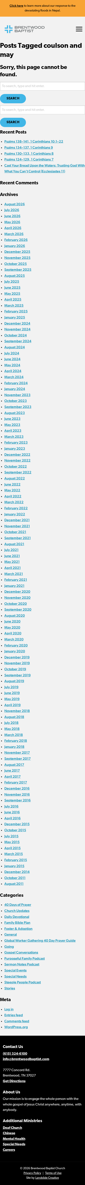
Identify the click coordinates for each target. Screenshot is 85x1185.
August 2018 (14, 717)
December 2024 (17, 323)
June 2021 (12, 556)
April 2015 (12, 848)
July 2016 (11, 806)
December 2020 (17, 591)
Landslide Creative (47, 1178)
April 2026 (12, 228)
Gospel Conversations (21, 952)
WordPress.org (16, 1027)
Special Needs (15, 976)
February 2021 (15, 580)
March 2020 (14, 639)
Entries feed (13, 1015)
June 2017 (12, 770)
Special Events (15, 970)
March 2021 (13, 574)
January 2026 (14, 246)
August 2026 (14, 204)
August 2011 (14, 884)
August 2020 (14, 615)
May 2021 (12, 562)
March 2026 (14, 234)
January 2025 (14, 317)
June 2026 (12, 216)
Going (9, 946)
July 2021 (11, 550)
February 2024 (16, 383)
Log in (9, 1009)
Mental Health (14, 1139)
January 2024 (14, 389)
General (10, 934)
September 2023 (17, 407)
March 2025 (14, 305)
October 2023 (15, 401)
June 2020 (12, 621)
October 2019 (15, 669)
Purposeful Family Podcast (24, 958)
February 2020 (16, 645)
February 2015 (15, 860)
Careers (9, 1150)
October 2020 (15, 604)
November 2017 (17, 752)
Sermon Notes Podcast (21, 964)
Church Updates (16, 911)
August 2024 (14, 347)
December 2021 (17, 520)
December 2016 (17, 788)
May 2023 (12, 425)
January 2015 (14, 866)
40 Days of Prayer (17, 905)
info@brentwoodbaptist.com (26, 1059)
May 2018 (12, 729)
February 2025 (16, 311)
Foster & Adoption (18, 929)
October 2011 (15, 878)
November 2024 (17, 329)
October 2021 (15, 532)
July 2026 (11, 210)
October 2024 (15, 335)
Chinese (9, 1133)
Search (13, 98)
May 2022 (12, 490)
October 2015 (15, 830)
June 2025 (12, 287)
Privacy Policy (32, 1173)
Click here (16, 5)
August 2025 (14, 276)
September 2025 (17, 270)
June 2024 (12, 359)
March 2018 (13, 735)
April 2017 (12, 776)
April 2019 (12, 705)
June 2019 (12, 693)
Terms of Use (53, 1173)
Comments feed (16, 1021)
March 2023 (14, 437)
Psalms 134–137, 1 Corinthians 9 (28, 147)
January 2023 (14, 448)
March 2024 (14, 377)
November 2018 (17, 711)
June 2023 (12, 419)
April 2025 (12, 299)
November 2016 (17, 794)
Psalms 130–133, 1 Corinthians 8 (29, 153)
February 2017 (15, 782)
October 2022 (15, 466)
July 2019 (11, 687)
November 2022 (17, 460)
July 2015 (11, 836)
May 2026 (12, 222)
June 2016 (12, 812)
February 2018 (15, 741)
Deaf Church (12, 1128)
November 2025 (17, 258)
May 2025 (12, 293)
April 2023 (12, 430)
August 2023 (14, 413)
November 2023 (17, 395)
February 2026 (16, 240)
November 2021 (17, 526)
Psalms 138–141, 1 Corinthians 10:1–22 (33, 141)
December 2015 (17, 824)
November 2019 (17, 663)
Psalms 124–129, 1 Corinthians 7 (29, 159)
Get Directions (14, 1081)
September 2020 (17, 609)
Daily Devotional (16, 917)
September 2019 (17, 675)
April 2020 (12, 633)
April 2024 (12, 371)
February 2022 (16, 508)
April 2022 (12, 496)
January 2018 (14, 747)
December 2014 (17, 872)
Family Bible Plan (17, 923)
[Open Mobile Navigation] (79, 29)
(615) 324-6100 (15, 1054)
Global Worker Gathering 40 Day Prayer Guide (40, 940)
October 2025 (15, 264)
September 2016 (17, 800)
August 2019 (14, 681)
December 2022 (17, 454)
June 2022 (12, 484)
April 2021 (12, 568)
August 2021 (14, 544)
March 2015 (13, 854)
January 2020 (14, 651)
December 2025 (17, 252)
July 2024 (11, 353)
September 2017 (17, 759)
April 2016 (12, 818)
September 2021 (17, 538)
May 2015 (12, 842)
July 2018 (11, 723)
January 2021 (14, 586)
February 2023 (16, 442)
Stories (9, 988)
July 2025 (11, 281)
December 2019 (17, 657)
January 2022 (14, 514)
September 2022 (17, 472)
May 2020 (12, 627)
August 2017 (14, 765)
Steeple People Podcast (22, 982)
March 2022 (14, 502)
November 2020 (17, 598)
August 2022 (14, 478)
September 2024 (17, 341)
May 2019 (12, 699)
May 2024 (12, 365)
